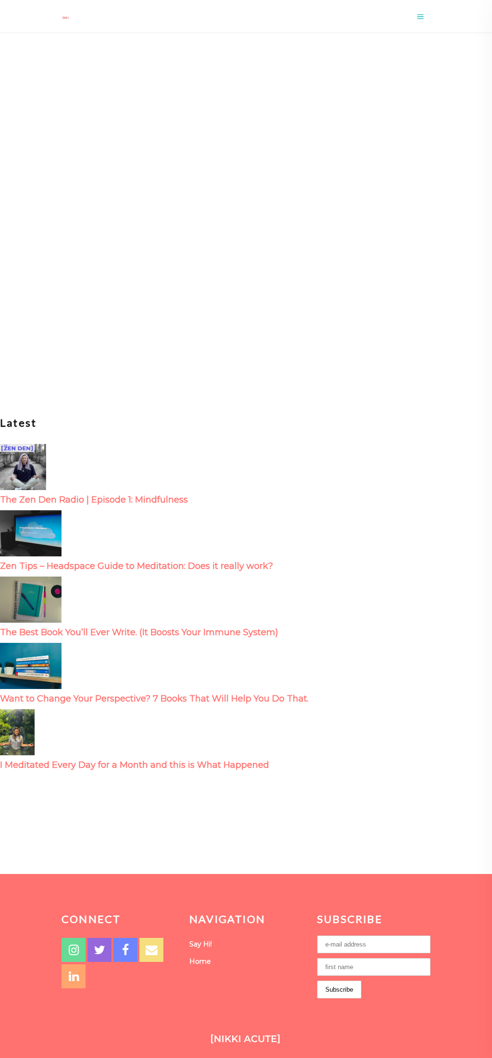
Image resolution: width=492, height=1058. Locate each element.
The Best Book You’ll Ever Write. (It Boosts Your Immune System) (139, 632)
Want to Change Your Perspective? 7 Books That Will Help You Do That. (154, 698)
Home (200, 961)
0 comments (70, 320)
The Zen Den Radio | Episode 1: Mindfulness (94, 499)
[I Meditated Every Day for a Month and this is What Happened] (17, 731)
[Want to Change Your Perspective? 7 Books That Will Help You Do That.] (31, 665)
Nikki (30, 320)
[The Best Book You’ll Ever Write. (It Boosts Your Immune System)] (31, 599)
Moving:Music (38, 269)
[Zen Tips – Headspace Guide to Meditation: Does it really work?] (31, 532)
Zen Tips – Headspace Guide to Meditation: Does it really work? (136, 566)
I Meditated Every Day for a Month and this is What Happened (134, 765)
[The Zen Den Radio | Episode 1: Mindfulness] (23, 466)
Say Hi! (200, 944)
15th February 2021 (95, 269)
